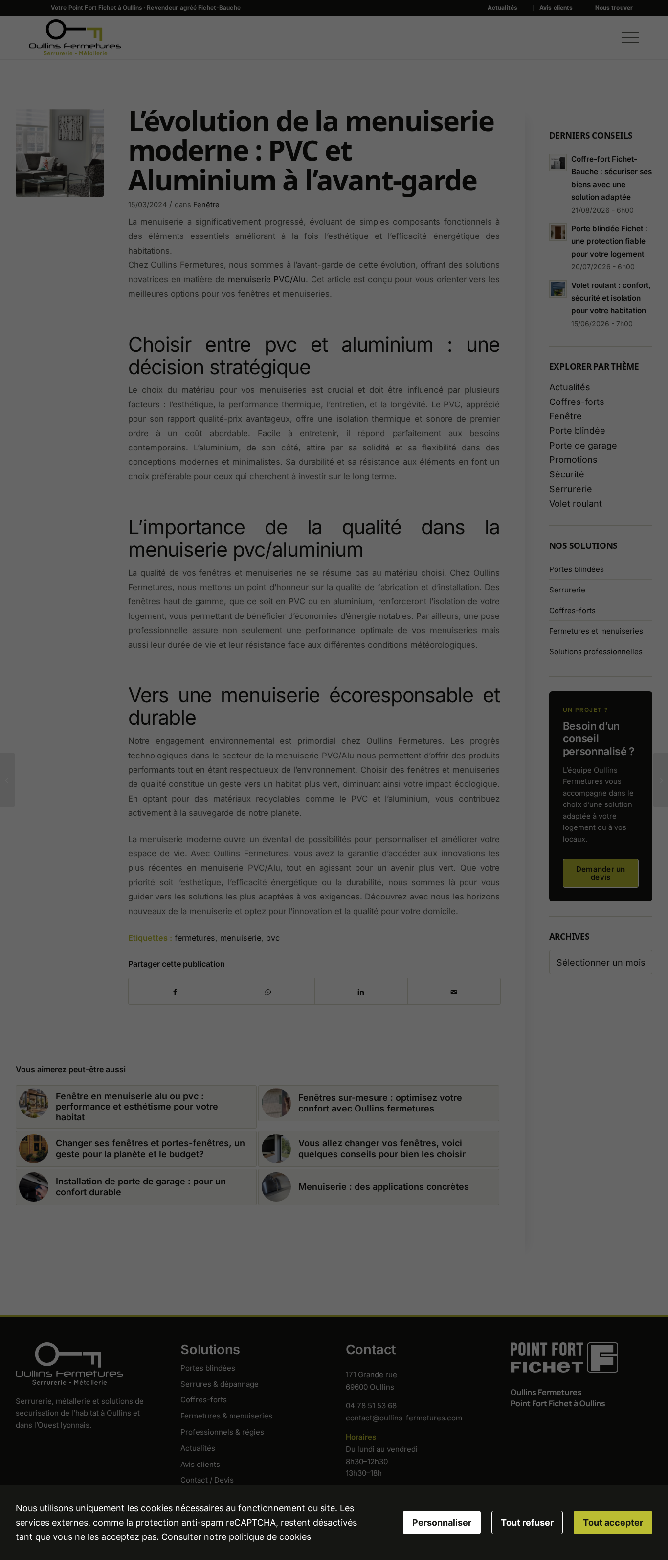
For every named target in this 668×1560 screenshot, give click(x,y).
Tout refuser (527, 1522)
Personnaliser (441, 1522)
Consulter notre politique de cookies (236, 1537)
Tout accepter (613, 1522)
